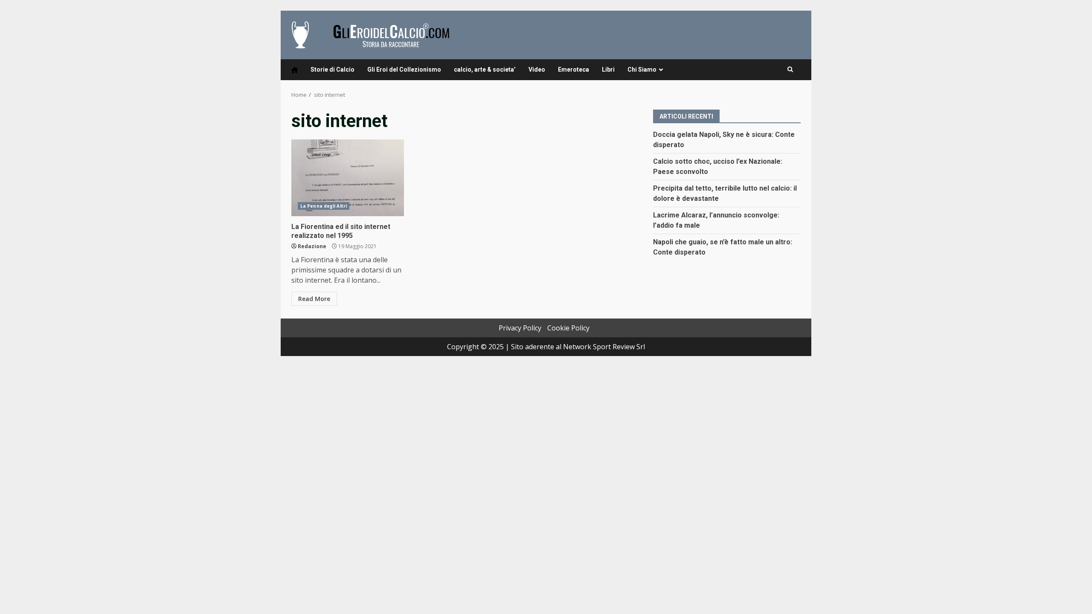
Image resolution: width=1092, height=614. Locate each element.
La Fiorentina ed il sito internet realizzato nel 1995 (347, 177)
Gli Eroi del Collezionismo (404, 69)
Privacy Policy (520, 328)
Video (537, 69)
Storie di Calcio (332, 69)
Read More (314, 299)
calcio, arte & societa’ (485, 69)
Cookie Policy (568, 328)
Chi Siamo (641, 69)
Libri (608, 69)
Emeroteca (573, 69)
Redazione (312, 246)
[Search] (790, 69)
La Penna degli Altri (323, 206)
